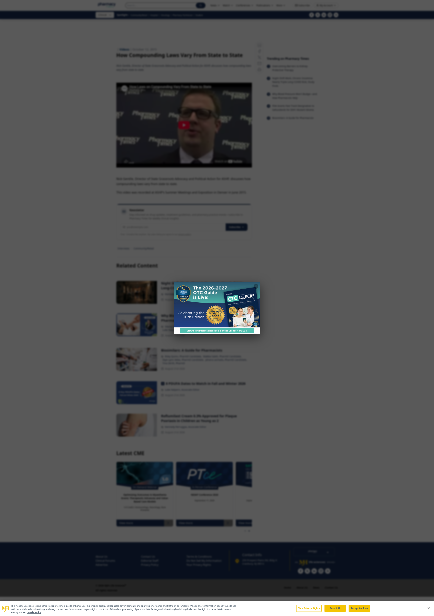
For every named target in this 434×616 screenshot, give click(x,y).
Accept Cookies (359, 608)
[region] (217, 608)
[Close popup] (256, 286)
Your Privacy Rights (309, 608)
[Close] (428, 608)
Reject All (335, 608)
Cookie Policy (34, 612)
